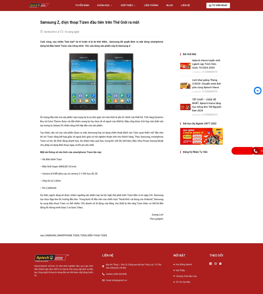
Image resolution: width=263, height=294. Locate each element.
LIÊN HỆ (185, 5)
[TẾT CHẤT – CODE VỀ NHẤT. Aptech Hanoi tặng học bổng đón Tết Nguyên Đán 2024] (185, 107)
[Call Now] (255, 151)
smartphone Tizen (68, 235)
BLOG (169, 5)
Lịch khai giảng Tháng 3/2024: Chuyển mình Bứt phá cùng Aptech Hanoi (206, 84)
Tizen (83, 235)
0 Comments (210, 71)
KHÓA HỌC (103, 5)
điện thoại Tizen (97, 235)
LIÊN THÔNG (151, 5)
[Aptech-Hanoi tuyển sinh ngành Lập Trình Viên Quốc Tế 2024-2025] (185, 66)
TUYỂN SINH (82, 5)
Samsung (50, 235)
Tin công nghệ (72, 32)
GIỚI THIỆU (127, 5)
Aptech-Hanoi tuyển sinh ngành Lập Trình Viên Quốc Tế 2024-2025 (206, 64)
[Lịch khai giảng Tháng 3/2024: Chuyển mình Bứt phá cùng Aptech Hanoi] (185, 85)
